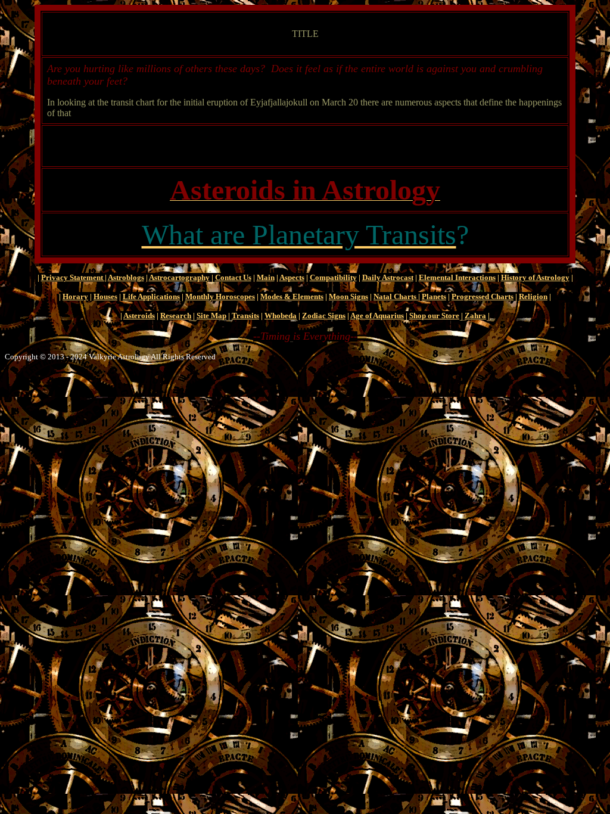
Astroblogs (126, 277)
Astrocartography (179, 277)
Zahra (475, 315)
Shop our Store (434, 315)
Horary (75, 296)
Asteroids (139, 315)
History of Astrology (535, 277)
